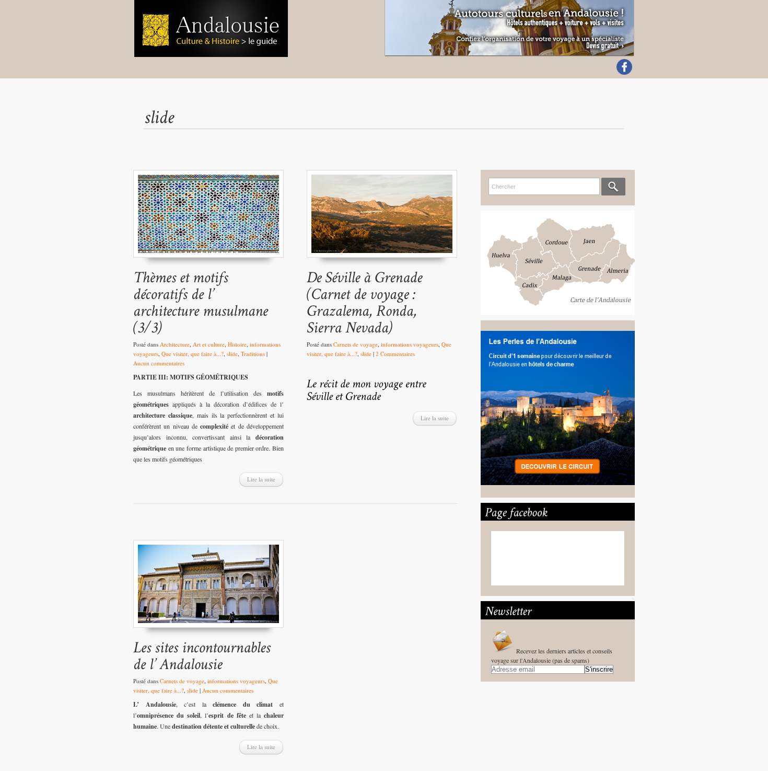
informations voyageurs (409, 344)
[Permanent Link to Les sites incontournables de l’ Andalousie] (203, 655)
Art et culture (209, 344)
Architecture (175, 344)
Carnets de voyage (355, 344)
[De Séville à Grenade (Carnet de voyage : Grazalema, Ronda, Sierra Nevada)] (382, 219)
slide (232, 354)
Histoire (237, 344)
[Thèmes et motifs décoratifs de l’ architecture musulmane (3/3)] (208, 219)
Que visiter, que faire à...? (192, 354)
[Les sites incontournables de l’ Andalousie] (208, 589)
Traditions (253, 354)
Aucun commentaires (158, 363)
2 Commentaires (395, 354)
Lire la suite (261, 479)
